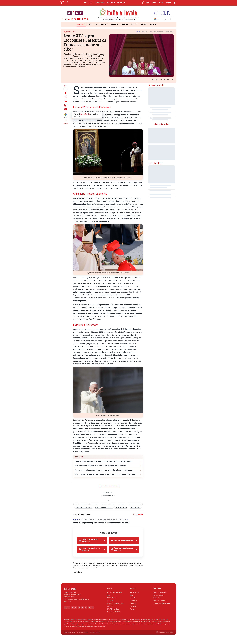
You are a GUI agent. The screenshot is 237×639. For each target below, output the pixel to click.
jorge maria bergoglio (84, 507)
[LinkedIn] (68, 19)
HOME (138, 31)
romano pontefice (134, 504)
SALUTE (144, 24)
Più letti (132, 609)
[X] (65, 19)
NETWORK (111, 3)
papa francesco (121, 507)
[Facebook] (62, 19)
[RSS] (88, 19)
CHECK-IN (114, 24)
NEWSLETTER (100, 3)
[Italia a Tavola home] (84, 588)
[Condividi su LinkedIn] (66, 101)
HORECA (125, 24)
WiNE (90, 24)
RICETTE (134, 24)
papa (76, 504)
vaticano (104, 504)
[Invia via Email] (66, 109)
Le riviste (132, 598)
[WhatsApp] (81, 19)
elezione (84, 504)
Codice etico (157, 598)
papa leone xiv (135, 507)
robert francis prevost (103, 507)
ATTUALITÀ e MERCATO (114, 592)
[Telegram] (75, 19)
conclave (94, 504)
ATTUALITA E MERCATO (148, 31)
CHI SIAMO (121, 3)
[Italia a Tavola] (118, 12)
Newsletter (133, 601)
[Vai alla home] (63, 24)
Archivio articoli (134, 592)
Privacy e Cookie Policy (160, 592)
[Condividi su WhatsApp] (66, 105)
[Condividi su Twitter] (66, 97)
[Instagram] (71, 19)
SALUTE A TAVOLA (113, 609)
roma (113, 504)
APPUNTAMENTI (102, 24)
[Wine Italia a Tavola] (75, 13)
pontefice (121, 504)
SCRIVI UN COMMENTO (109, 486)
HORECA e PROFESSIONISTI (115, 603)
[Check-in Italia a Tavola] (162, 13)
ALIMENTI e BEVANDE (113, 612)
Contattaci (133, 606)
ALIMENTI (153, 24)
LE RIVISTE (88, 3)
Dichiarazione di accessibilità (161, 603)
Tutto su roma (108, 495)
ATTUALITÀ (81, 24)
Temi (131, 595)
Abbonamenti (157, 3)
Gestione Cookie (158, 595)
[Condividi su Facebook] (66, 92)
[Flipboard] (84, 19)
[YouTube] (78, 19)
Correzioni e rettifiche (159, 601)
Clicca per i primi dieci (161, 124)
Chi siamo (133, 603)
